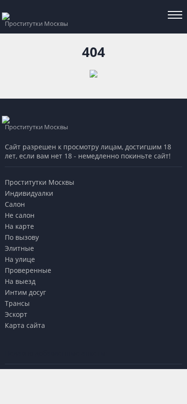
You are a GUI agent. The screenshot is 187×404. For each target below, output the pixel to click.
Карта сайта (25, 325)
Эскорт (16, 314)
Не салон (20, 215)
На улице (20, 259)
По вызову (22, 237)
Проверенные (28, 270)
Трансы (17, 303)
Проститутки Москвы (39, 182)
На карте (19, 226)
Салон (15, 204)
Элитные (19, 248)
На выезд (20, 281)
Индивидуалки (29, 193)
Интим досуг (25, 292)
